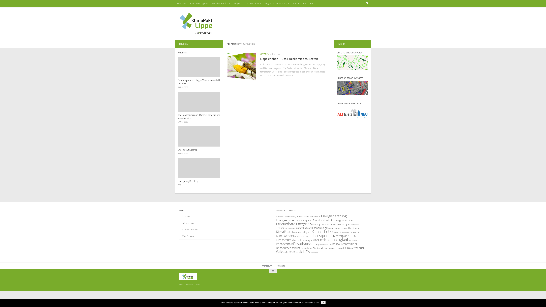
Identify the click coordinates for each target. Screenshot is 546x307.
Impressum (298, 3)
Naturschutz (353, 240)
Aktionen (264, 54)
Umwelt (340, 248)
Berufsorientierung (290, 217)
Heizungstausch (290, 228)
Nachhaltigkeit (336, 239)
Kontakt (314, 3)
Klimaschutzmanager (340, 232)
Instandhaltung (303, 228)
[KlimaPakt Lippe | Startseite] (196, 23)
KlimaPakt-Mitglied (301, 232)
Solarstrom (306, 248)
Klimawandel (354, 232)
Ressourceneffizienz (344, 244)
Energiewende (343, 220)
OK (323, 302)
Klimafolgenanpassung (337, 228)
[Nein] (542, 303)
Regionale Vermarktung (276, 3)
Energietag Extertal (187, 149)
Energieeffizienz (286, 220)
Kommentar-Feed (190, 229)
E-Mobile (301, 216)
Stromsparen (329, 248)
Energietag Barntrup (188, 181)
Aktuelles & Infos (220, 3)
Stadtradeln (318, 248)
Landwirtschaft (301, 236)
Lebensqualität (321, 236)
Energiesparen (304, 220)
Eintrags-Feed (188, 223)
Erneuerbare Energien (293, 224)
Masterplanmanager (302, 240)
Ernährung (315, 224)
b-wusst (279, 216)
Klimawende (284, 236)
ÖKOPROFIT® (252, 3)
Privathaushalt (304, 244)
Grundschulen (353, 224)
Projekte (238, 3)
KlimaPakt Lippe (197, 3)
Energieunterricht (322, 220)
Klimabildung (318, 228)
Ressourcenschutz (288, 248)
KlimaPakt (283, 232)
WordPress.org (188, 236)
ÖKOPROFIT (314, 252)
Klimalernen (353, 228)
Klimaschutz (321, 231)
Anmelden (186, 216)
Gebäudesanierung (338, 224)
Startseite (181, 3)
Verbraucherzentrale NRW (293, 252)
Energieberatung (334, 216)
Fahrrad (325, 224)
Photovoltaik (284, 244)
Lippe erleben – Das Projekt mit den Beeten (289, 59)
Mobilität (318, 240)
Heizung (280, 228)
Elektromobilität (313, 216)
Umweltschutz (354, 248)
